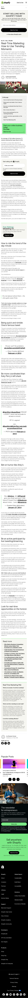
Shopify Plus (4, 959)
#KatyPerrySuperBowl (11, 412)
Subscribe (14, 824)
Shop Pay (3, 955)
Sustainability (18, 878)
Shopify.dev (4, 933)
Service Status (5, 898)
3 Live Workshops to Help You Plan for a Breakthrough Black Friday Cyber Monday (13, 659)
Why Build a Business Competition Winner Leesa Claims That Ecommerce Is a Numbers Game (13, 646)
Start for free (20, 2)
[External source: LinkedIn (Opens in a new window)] (21, 994)
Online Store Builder (20, 896)
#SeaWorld (7, 426)
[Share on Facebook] (2, 743)
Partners (3, 886)
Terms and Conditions (21, 829)
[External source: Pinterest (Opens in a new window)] (24, 994)
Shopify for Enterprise (7, 963)
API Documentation (6, 937)
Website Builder (19, 900)
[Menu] (26, 2)
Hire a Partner (5, 916)
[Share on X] (5, 743)
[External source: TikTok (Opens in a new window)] (17, 994)
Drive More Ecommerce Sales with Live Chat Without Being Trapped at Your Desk (14, 664)
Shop (2, 951)
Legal (2, 894)
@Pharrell (21, 496)
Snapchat (3, 280)
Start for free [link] (14, 30)
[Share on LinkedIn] (8, 743)
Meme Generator (17, 280)
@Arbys (11, 496)
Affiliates (3, 890)
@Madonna (22, 500)
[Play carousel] (14, 779)
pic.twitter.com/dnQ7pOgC (14, 348)
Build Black (18, 882)
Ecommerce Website (20, 904)
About (2, 878)
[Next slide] (18, 779)
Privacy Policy (6, 830)
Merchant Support (6, 908)
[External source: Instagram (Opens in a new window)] (14, 994)
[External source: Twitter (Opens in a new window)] (7, 994)
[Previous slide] (10, 779)
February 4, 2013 (14, 353)
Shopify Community (6, 924)
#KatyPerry (15, 426)
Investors (3, 882)
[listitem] (14, 768)
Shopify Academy (6, 920)
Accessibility (18, 886)
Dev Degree (4, 941)
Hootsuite (12, 595)
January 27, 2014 (14, 507)
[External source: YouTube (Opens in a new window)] (10, 994)
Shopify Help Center (6, 912)
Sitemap (14, 986)
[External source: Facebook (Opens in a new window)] (4, 994)
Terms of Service (14, 978)
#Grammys (22, 502)
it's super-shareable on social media (16, 514)
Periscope (18, 262)
